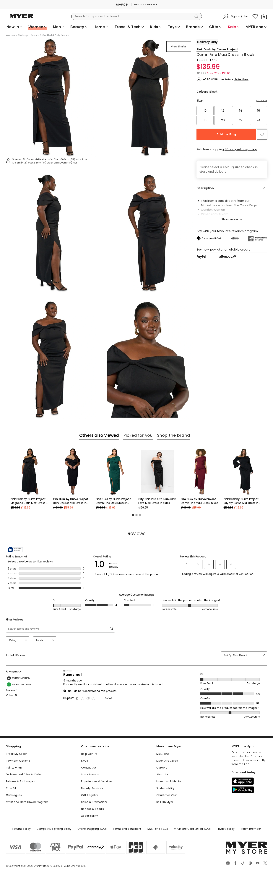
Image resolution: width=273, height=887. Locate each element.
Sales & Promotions (94, 802)
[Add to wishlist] (262, 134)
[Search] (197, 16)
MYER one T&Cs (157, 829)
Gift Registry (89, 795)
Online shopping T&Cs (92, 829)
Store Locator (90, 774)
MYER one (162, 754)
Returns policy (21, 829)
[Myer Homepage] (21, 18)
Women (10, 35)
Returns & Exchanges (20, 781)
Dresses (35, 35)
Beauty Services (92, 788)
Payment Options (18, 761)
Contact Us (89, 767)
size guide (261, 101)
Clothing (23, 35)
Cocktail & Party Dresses (55, 35)
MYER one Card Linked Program (27, 802)
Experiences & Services (97, 781)
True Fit (11, 788)
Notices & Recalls (93, 809)
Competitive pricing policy (54, 829)
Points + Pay (14, 767)
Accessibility (89, 816)
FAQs (84, 761)
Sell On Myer (164, 802)
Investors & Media (168, 781)
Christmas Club (167, 795)
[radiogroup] (231, 115)
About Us (162, 774)
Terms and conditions (127, 829)
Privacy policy (226, 829)
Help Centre (89, 754)
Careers (161, 767)
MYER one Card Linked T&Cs (192, 829)
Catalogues (14, 795)
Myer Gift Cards (167, 761)
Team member (250, 829)
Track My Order (16, 754)
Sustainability (165, 788)
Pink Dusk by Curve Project (217, 49)
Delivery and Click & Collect (25, 774)
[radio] (205, 110)
